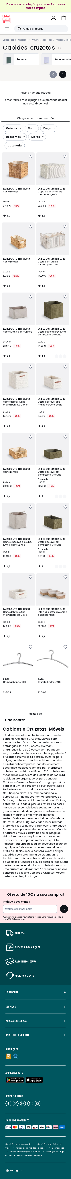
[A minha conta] (53, 18)
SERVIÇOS (10, 1006)
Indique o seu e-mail (16, 901)
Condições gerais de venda (18, 1144)
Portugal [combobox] (15, 1170)
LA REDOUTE (11, 992)
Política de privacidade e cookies (31, 1148)
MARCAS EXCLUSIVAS (16, 1020)
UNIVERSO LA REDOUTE (17, 1035)
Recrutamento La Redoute (29, 1155)
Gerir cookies (58, 1148)
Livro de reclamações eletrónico (25, 1151)
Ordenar (11, 128)
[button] (63, 18)
